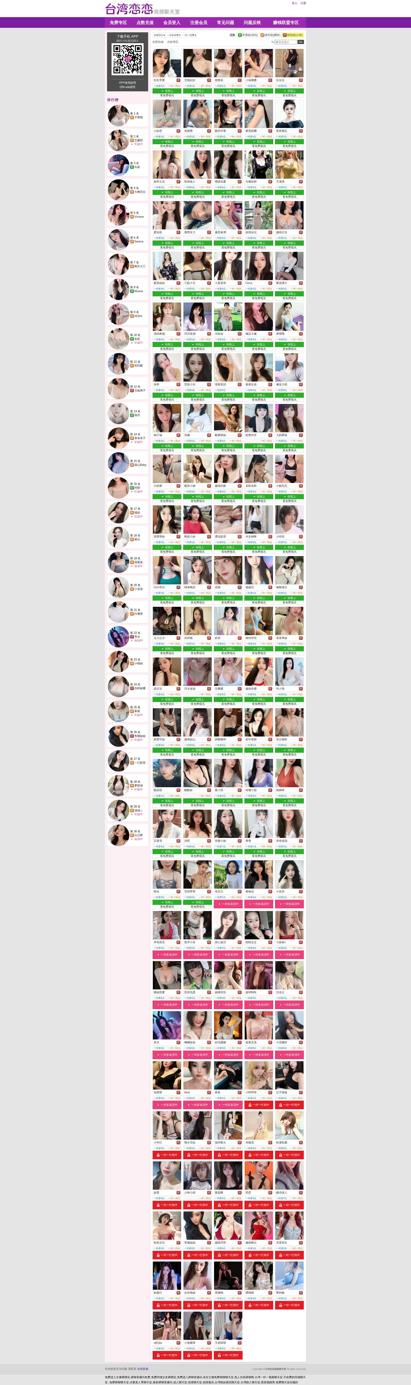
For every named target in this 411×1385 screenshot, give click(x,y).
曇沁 (137, 539)
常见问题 (225, 22)
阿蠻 (137, 487)
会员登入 (171, 22)
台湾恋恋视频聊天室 (275, 1369)
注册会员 (198, 22)
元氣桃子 (140, 390)
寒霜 (137, 711)
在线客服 (142, 1368)
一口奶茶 (140, 762)
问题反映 (252, 22)
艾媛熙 (138, 140)
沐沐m (138, 316)
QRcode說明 (127, 87)
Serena (138, 241)
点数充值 (145, 22)
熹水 (137, 636)
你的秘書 (140, 688)
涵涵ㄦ (138, 810)
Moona (138, 291)
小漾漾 (138, 589)
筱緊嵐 (138, 562)
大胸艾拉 (140, 191)
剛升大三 (140, 266)
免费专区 (118, 22)
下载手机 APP (127, 36)
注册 (303, 3)
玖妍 (137, 167)
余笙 (137, 338)
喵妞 (137, 512)
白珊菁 (138, 613)
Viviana (139, 216)
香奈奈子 (140, 438)
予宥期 (138, 117)
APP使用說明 (127, 82)
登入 (294, 3)
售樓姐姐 (140, 736)
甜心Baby (140, 464)
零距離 (138, 365)
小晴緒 (138, 663)
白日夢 (138, 835)
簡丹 (137, 415)
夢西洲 (138, 785)
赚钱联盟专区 (286, 22)
